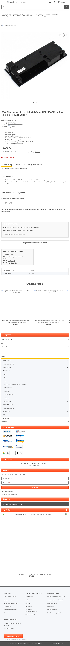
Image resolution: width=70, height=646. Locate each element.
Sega (2, 353)
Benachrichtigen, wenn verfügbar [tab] (14, 168)
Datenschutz (29, 597)
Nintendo (4, 350)
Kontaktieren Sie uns (10, 597)
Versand (37, 152)
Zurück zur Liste (7, 14)
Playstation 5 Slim (8, 408)
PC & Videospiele (6, 418)
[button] (50, 2)
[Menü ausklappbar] (4, 1)
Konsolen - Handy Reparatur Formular (12, 624)
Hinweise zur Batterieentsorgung (31, 610)
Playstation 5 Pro (8, 405)
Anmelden (35, 488)
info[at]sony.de (20, 234)
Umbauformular (52, 610)
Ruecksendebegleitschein (55, 613)
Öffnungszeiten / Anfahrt (55, 600)
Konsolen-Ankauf (9, 628)
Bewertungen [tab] (20, 165)
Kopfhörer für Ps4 (9, 394)
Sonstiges (4, 422)
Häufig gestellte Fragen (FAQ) (56, 597)
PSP (4, 415)
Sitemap (28, 603)
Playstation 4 (7, 371)
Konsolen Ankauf (6, 340)
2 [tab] (35, 102)
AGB (27, 600)
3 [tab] (36, 102)
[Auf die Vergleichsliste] (60, 35)
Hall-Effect (50, 606)
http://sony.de (12, 263)
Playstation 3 (7, 367)
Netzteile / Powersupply (15, 124)
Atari (2, 343)
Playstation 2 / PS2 (8, 364)
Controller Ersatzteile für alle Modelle (15, 384)
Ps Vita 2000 (6, 411)
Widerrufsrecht (30, 615)
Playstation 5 (7, 401)
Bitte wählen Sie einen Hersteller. (13, 504)
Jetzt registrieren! (13, 494)
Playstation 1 (7, 360)
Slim (5, 377)
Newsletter (7, 613)
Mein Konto (7, 606)
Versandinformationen (10, 610)
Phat (5, 374)
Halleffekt (6, 391)
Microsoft (4, 346)
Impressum (29, 606)
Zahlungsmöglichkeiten (11, 603)
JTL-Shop (60, 643)
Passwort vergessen (7, 492)
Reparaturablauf (52, 603)
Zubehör (6, 398)
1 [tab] (33, 102)
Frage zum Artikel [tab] (35, 165)
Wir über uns (8, 600)
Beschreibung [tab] (6, 165)
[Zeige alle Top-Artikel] (66, 510)
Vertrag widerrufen (13, 636)
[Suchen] (66, 7)
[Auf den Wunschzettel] (65, 35)
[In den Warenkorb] (2, 31)
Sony (3, 357)
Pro (5, 381)
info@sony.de (11, 234)
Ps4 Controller (8, 388)
